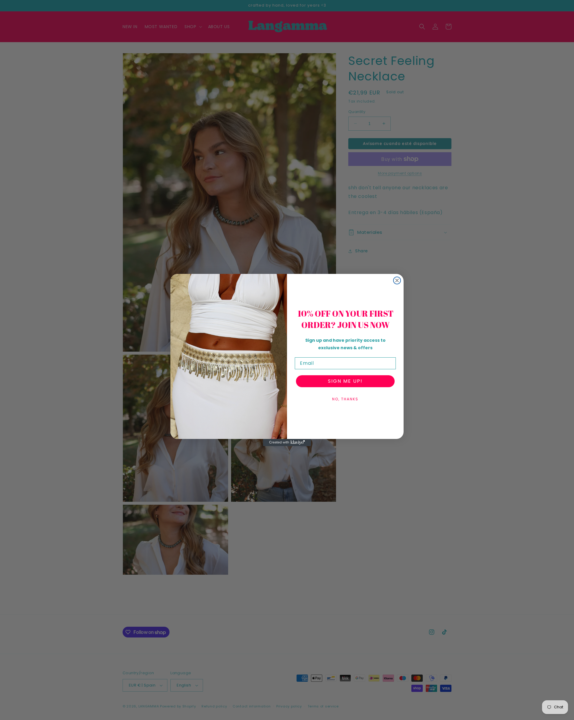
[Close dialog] (397, 280)
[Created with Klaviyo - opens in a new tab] (287, 442)
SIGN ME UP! (345, 381)
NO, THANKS (345, 399)
